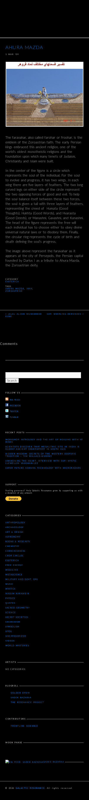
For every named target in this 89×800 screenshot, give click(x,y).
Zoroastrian (14, 291)
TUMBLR (14, 417)
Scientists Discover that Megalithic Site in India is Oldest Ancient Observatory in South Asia (42, 447)
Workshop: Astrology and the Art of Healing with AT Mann (44, 440)
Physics (10, 598)
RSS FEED (15, 400)
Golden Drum (20, 693)
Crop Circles (14, 555)
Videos (9, 641)
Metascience (14, 574)
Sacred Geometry (17, 608)
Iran (29, 288)
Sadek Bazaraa (21, 697)
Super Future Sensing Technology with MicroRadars (43, 468)
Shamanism (12, 622)
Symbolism (12, 626)
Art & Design (14, 532)
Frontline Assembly (24, 726)
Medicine (11, 570)
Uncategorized (15, 636)
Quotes (10, 603)
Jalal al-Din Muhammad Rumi (23, 315)
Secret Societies (16, 617)
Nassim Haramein (17, 593)
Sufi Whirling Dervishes (65, 313)
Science (10, 612)
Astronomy (13, 537)
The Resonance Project (27, 702)
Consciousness (15, 551)
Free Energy (14, 565)
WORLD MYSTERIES (17, 645)
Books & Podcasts (17, 541)
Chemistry (12, 546)
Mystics (10, 589)
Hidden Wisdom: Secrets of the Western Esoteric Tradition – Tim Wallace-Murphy (40, 455)
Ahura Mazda (14, 288)
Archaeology (14, 527)
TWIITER (14, 411)
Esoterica (12, 281)
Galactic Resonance (30, 788)
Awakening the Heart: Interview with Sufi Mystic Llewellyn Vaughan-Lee (41, 462)
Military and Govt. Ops (21, 579)
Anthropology (15, 522)
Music (9, 584)
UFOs (8, 631)
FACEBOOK (15, 405)
